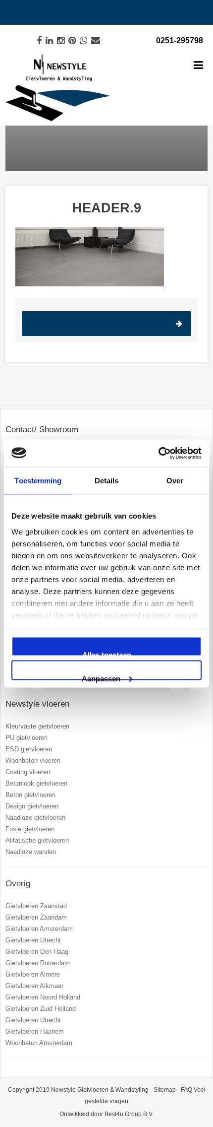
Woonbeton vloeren (32, 760)
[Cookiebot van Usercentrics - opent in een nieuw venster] (158, 453)
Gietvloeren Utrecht (33, 940)
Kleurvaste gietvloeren (37, 726)
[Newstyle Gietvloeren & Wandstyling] (57, 88)
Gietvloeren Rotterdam (37, 963)
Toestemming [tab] (37, 480)
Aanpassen (101, 677)
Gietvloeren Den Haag (36, 951)
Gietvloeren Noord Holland (42, 997)
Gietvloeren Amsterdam (39, 928)
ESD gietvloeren (28, 749)
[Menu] (198, 66)
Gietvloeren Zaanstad (36, 906)
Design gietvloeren (31, 806)
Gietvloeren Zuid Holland (40, 1008)
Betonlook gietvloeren (36, 783)
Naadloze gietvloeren (35, 817)
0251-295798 (179, 40)
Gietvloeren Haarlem (34, 1031)
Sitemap (165, 1089)
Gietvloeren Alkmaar (34, 986)
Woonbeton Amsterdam (38, 1043)
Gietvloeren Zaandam (36, 917)
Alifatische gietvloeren (37, 840)
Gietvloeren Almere (32, 974)
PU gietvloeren (26, 737)
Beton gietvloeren (30, 794)
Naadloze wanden (30, 852)
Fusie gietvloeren (29, 829)
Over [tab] (174, 480)
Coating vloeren (27, 772)
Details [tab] (107, 480)
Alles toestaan (106, 654)
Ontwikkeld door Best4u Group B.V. (106, 1114)
